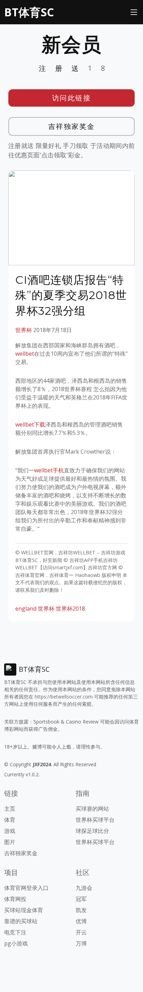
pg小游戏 (16, 943)
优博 (81, 921)
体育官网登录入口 (26, 888)
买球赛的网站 (92, 808)
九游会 (84, 888)
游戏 (9, 831)
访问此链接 (71, 97)
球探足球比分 (92, 831)
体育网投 (15, 899)
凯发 (81, 910)
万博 (81, 943)
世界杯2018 (70, 608)
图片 (9, 842)
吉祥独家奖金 (71, 126)
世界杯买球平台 (95, 820)
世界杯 (23, 330)
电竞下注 (15, 932)
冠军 (81, 899)
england (25, 608)
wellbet (24, 353)
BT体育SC (29, 12)
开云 (81, 932)
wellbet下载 (30, 424)
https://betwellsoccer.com (64, 696)
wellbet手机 (49, 470)
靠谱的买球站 (20, 921)
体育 (9, 820)
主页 (9, 808)
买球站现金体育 (23, 910)
